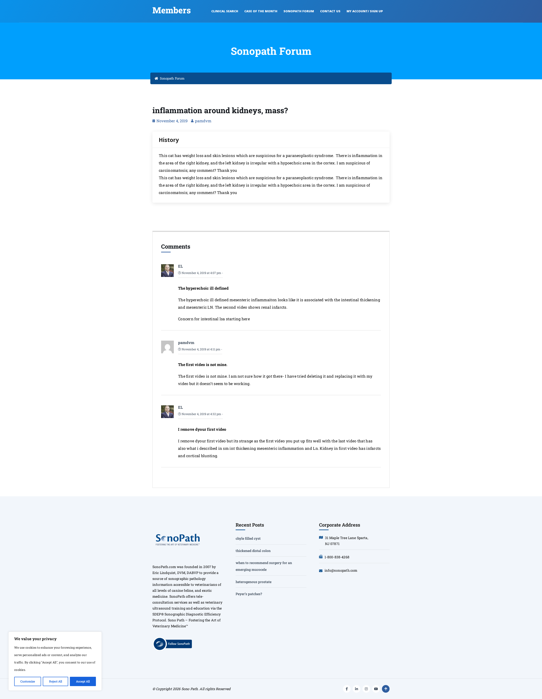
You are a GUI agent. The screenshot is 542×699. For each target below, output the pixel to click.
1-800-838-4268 (337, 557)
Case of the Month (260, 11)
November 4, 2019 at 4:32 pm (201, 414)
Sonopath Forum (298, 11)
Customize (27, 681)
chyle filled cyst (248, 538)
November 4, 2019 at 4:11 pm (200, 349)
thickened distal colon (253, 550)
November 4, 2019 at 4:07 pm (201, 273)
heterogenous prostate (253, 581)
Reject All (55, 681)
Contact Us (330, 11)
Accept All (83, 681)
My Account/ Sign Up (365, 11)
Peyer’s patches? (249, 594)
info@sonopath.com (341, 570)
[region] (55, 661)
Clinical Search (224, 11)
